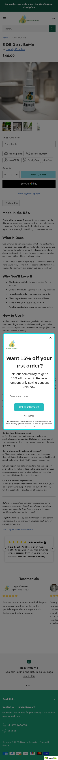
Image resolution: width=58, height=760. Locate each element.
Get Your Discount (29, 407)
